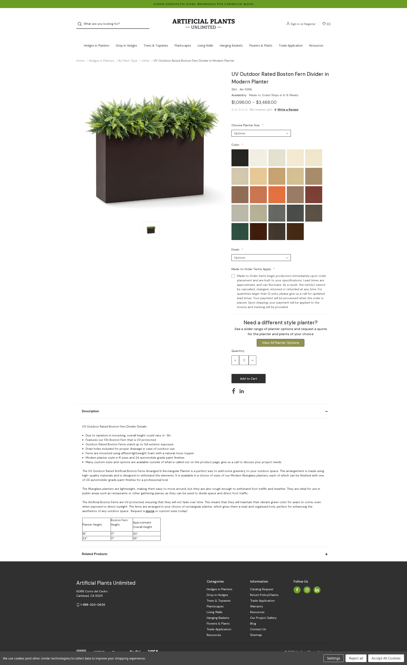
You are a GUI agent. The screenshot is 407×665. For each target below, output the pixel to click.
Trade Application (291, 45)
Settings (333, 658)
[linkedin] (317, 590)
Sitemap (256, 635)
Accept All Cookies (386, 658)
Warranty (256, 606)
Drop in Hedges (126, 45)
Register (310, 24)
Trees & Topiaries (156, 45)
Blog (253, 623)
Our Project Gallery (263, 618)
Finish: (236, 249)
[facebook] (297, 590)
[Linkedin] (242, 391)
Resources (316, 45)
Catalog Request (261, 589)
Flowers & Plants (260, 45)
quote (150, 511)
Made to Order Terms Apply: (251, 269)
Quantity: (238, 351)
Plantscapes (182, 45)
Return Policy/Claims (264, 595)
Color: (236, 145)
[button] (203, 411)
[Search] (81, 24)
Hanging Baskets (231, 45)
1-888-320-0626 (93, 605)
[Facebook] (233, 391)
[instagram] (307, 590)
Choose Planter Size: (246, 125)
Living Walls (205, 45)
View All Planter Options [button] (280, 342)
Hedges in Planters (96, 45)
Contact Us (258, 629)
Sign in (295, 24)
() (328, 24)
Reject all (356, 658)
